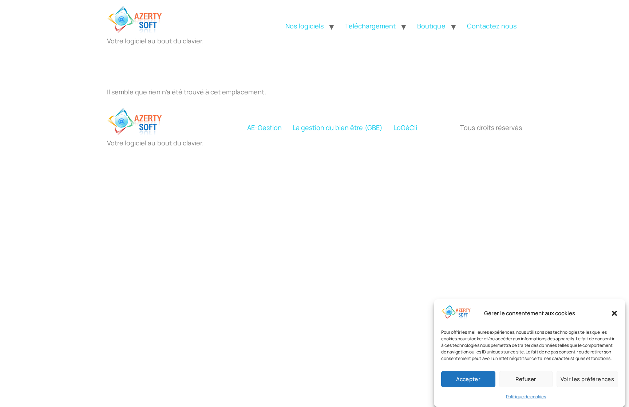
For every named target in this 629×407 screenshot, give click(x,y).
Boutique (431, 25)
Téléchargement (370, 25)
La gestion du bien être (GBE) (338, 127)
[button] (614, 313)
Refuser (526, 379)
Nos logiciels (304, 25)
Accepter (468, 379)
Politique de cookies (526, 397)
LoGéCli (405, 127)
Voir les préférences (587, 379)
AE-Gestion (264, 127)
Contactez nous (492, 25)
